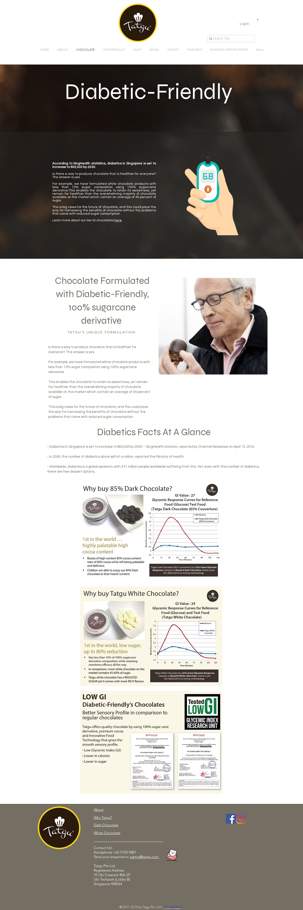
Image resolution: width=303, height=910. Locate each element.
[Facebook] (231, 819)
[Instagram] (241, 819)
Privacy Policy (174, 907)
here (118, 220)
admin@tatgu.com (144, 857)
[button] (257, 19)
